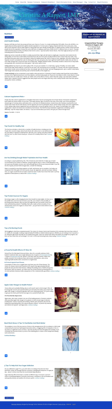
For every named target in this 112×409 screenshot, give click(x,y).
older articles (9, 37)
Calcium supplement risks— (14, 96)
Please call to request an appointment (94, 35)
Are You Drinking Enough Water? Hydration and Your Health (25, 158)
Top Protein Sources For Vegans (16, 196)
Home (17, 2)
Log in (74, 404)
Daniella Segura (68, 268)
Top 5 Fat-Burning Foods (13, 228)
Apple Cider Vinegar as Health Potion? (18, 285)
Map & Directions (102, 2)
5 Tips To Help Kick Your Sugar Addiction (19, 365)
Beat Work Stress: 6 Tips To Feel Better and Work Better (24, 323)
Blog (85, 2)
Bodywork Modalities (47, 2)
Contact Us (91, 2)
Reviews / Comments (33, 2)
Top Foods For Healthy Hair (14, 126)
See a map (94, 50)
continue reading (32, 173)
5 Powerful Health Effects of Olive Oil (17, 250)
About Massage (77, 2)
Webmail (68, 404)
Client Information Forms (63, 2)
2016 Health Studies (11, 41)
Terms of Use (61, 404)
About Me (23, 2)
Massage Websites (16, 404)
